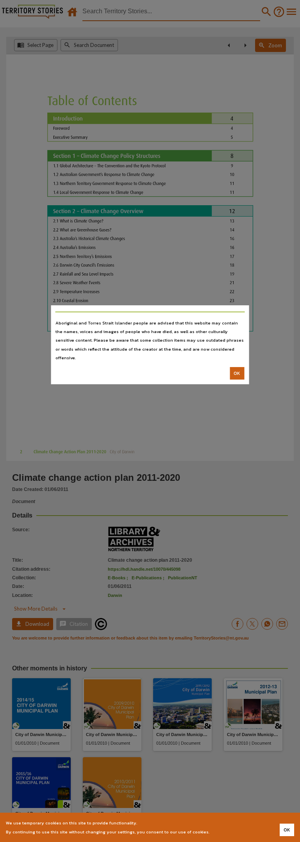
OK (237, 373)
